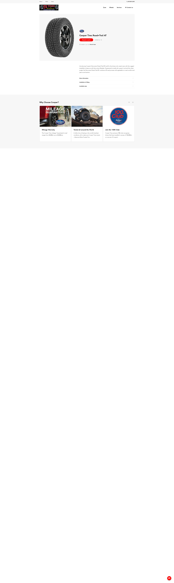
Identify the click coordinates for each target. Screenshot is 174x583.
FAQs (46, 1)
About (40, 1)
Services (119, 7)
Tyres (104, 7)
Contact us (130, 7)
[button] (169, 578)
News (52, 1)
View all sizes (93, 44)
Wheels (111, 7)
